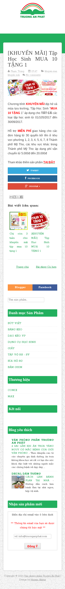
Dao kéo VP (17, 335)
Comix (12, 390)
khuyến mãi (14, 75)
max (11, 396)
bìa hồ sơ (15, 361)
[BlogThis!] (14, 197)
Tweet (35, 170)
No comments (33, 75)
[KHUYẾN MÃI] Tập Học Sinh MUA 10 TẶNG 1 (32, 59)
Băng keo (15, 329)
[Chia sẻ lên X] (18, 197)
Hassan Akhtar (38, 579)
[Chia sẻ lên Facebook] (21, 197)
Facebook (34, 178)
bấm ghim (15, 367)
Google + (34, 186)
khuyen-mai (51, 71)
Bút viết (14, 323)
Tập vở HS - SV (19, 354)
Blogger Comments (20, 288)
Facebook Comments (44, 288)
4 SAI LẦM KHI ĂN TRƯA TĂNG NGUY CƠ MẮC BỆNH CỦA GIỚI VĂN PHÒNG (33, 450)
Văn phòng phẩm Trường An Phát (33, 441)
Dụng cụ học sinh (22, 342)
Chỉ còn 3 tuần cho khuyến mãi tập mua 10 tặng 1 (19, 242)
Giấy (11, 348)
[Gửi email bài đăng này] (11, 197)
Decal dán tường (26, 473)
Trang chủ (22, 267)
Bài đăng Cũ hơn (46, 267)
